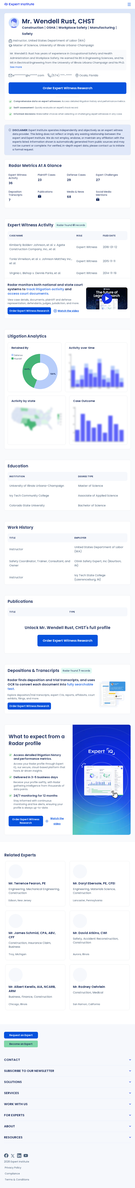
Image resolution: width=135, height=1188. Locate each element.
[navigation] (129, 4)
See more (16, 67)
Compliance (12, 1173)
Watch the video (68, 311)
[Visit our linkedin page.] (19, 1155)
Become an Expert (21, 1044)
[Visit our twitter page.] (13, 1155)
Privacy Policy (13, 1167)
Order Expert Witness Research (67, 88)
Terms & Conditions (17, 1179)
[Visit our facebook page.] (6, 1155)
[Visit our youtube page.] (26, 1155)
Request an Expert (21, 1035)
